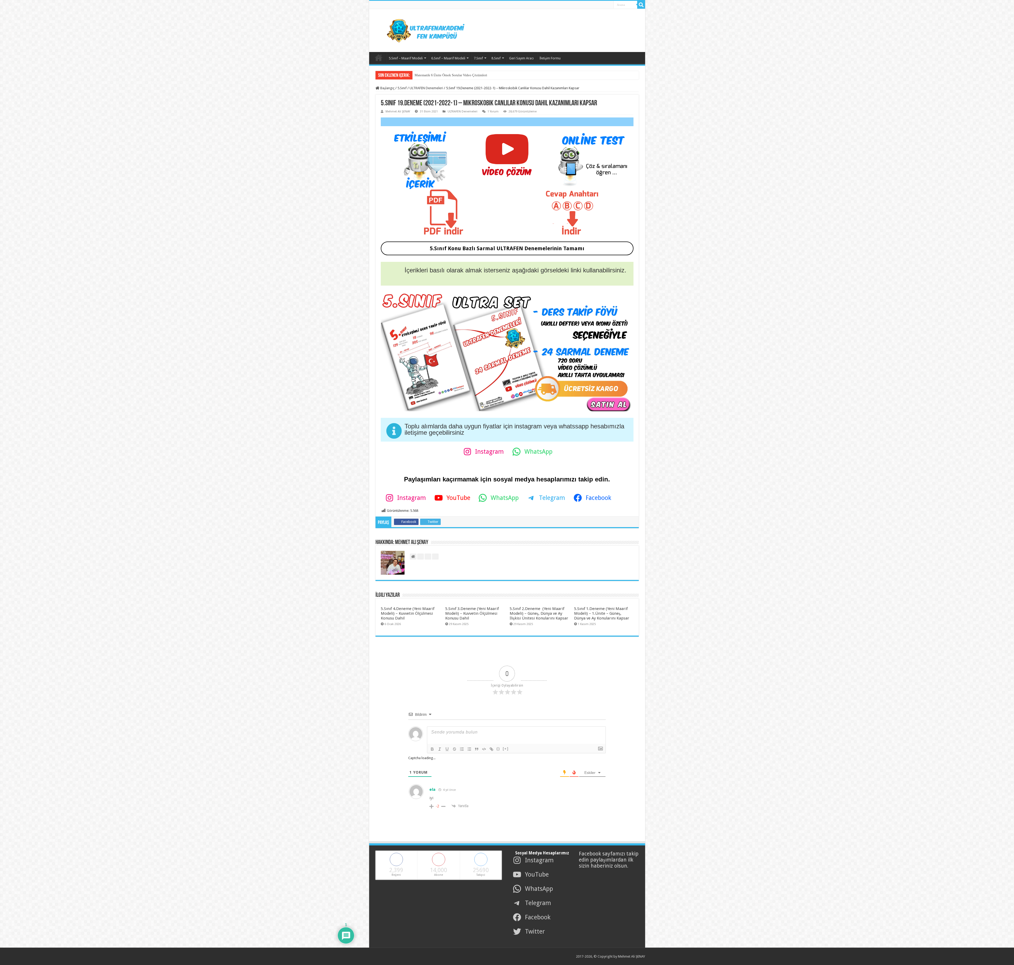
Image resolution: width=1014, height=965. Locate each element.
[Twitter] (595, 5)
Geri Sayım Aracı (521, 58)
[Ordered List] (462, 749)
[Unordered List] (469, 749)
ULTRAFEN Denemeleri (426, 88)
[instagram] (607, 5)
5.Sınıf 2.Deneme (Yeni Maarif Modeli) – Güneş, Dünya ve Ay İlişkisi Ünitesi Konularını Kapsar (539, 613)
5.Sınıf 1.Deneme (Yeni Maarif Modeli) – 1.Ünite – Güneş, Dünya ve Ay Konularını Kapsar (601, 613)
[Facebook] (590, 5)
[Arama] (641, 5)
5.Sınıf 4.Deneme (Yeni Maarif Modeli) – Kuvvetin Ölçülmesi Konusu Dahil (407, 613)
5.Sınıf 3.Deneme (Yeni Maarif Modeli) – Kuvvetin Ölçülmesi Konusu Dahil (472, 613)
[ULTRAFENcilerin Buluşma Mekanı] (419, 29)
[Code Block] (484, 749)
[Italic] (439, 749)
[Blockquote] (476, 749)
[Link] (491, 749)
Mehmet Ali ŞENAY (398, 111)
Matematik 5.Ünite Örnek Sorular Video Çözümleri (451, 75)
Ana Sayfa (379, 57)
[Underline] (447, 749)
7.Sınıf (478, 58)
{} (498, 749)
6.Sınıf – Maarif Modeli (448, 58)
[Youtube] (601, 5)
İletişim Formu (550, 58)
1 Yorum (493, 111)
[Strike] (454, 749)
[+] (506, 749)
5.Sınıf (402, 88)
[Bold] (432, 749)
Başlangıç (387, 88)
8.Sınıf (496, 58)
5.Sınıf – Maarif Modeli (406, 58)
